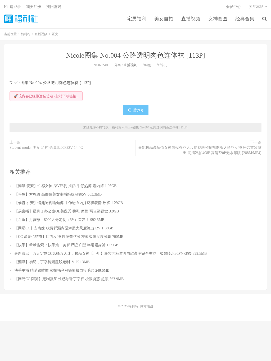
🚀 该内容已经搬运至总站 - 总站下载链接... (46, 96)
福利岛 (21, 19)
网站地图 (146, 306)
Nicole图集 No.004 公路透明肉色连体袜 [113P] (135, 55)
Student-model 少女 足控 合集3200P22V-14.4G (46, 148)
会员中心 (233, 7)
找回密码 (53, 7)
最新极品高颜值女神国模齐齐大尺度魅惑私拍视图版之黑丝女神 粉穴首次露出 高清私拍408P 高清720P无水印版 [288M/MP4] (199, 150)
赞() (138, 110)
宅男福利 (136, 18)
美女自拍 (163, 18)
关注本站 (257, 7)
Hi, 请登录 (12, 7)
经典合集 (244, 18)
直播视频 (190, 18)
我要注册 (33, 7)
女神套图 (217, 18)
